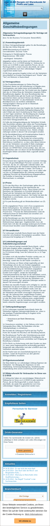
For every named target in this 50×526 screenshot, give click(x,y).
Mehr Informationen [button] (34, 514)
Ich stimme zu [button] (25, 521)
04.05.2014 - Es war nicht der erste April (20, 469)
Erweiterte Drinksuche (25, 454)
